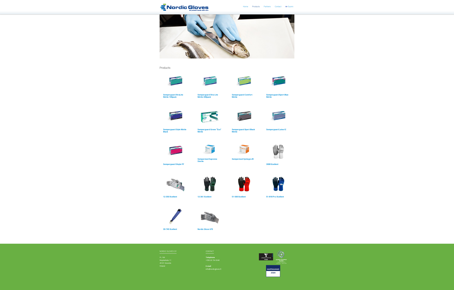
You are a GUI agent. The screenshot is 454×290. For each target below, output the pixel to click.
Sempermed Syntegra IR (243, 159)
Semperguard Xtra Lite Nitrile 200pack (208, 96)
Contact (278, 6)
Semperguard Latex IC (276, 129)
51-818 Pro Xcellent (275, 197)
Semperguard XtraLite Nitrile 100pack (173, 96)
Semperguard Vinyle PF (173, 164)
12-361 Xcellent (204, 197)
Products (256, 6)
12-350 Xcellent (170, 197)
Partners (267, 6)
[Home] (184, 7)
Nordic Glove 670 (205, 229)
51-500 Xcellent (239, 197)
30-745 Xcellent (170, 229)
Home (245, 6)
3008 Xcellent (272, 164)
